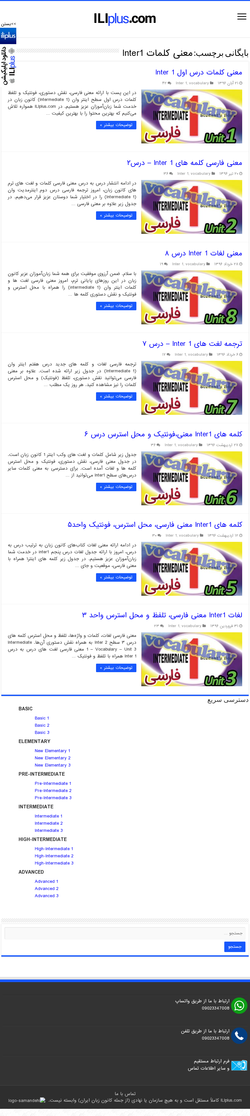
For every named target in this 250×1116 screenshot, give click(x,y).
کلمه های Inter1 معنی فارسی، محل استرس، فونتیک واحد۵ (155, 525)
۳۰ (154, 536)
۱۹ (161, 264)
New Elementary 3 (53, 765)
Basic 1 (42, 718)
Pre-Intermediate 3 (53, 797)
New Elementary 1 (52, 750)
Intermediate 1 (48, 816)
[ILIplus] (125, 19)
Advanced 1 (46, 881)
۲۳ (156, 626)
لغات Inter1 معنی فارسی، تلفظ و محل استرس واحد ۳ (162, 615)
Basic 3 (42, 732)
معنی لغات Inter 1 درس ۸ (203, 253)
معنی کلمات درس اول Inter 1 (198, 72)
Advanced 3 (47, 895)
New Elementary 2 (53, 758)
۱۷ (164, 355)
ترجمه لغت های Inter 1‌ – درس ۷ (192, 344)
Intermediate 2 (49, 823)
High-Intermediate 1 (54, 848)
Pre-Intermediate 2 (53, 790)
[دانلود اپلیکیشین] (8, 57)
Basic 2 (42, 725)
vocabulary (199, 83)
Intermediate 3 (49, 830)
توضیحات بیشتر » (116, 125)
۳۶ (165, 174)
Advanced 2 (47, 888)
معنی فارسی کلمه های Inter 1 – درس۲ (184, 163)
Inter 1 (181, 83)
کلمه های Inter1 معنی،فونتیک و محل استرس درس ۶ (163, 434)
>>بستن (8, 24)
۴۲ (164, 83)
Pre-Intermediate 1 (53, 783)
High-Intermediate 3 (54, 863)
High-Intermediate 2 (54, 856)
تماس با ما (125, 1093)
